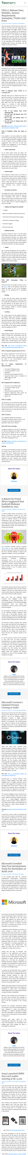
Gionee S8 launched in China (17, 1130)
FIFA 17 (5, 286)
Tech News (20, 509)
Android (14, 509)
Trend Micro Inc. (6, 548)
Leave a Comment (6, 23)
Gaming (14, 23)
